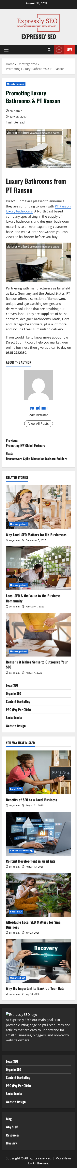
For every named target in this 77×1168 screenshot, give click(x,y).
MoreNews (63, 1158)
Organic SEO (13, 693)
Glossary (11, 1143)
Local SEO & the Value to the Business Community (33, 598)
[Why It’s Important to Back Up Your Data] (38, 961)
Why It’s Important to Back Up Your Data (35, 988)
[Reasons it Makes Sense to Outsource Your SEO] (38, 635)
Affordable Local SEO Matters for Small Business (34, 924)
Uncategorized (15, 84)
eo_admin (15, 111)
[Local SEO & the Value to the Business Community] (38, 568)
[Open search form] (49, 49)
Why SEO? (12, 1127)
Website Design (16, 725)
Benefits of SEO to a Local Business (31, 799)
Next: (36, 456)
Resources (13, 1135)
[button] (6, 49)
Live (69, 49)
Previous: (25, 443)
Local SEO (12, 685)
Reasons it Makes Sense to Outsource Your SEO (37, 664)
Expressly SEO (38, 36)
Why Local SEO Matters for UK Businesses (36, 534)
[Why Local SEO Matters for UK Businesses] (38, 507)
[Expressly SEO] (21, 1014)
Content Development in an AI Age (30, 861)
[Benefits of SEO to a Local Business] (38, 772)
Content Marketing (18, 701)
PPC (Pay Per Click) (18, 709)
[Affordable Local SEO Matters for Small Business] (38, 895)
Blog (9, 1118)
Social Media (14, 717)
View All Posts (38, 423)
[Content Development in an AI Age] (38, 834)
